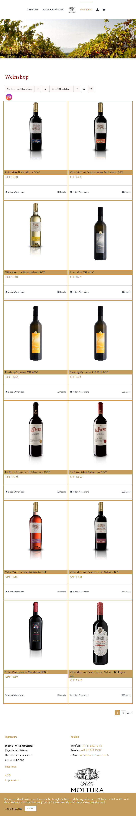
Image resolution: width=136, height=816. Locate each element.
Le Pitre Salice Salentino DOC (88, 472)
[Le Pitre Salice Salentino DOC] (100, 433)
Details (62, 192)
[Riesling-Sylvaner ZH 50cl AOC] (100, 333)
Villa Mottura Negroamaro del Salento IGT (96, 172)
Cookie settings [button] (13, 808)
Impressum (12, 780)
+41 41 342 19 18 (91, 745)
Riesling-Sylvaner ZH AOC (21, 372)
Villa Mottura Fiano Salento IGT (25, 272)
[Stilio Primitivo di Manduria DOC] (36, 633)
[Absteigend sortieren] (45, 89)
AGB (7, 775)
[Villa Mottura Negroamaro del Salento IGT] (100, 133)
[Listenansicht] (91, 89)
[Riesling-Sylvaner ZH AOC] (36, 333)
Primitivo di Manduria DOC (22, 172)
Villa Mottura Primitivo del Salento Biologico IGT (98, 674)
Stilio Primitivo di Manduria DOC (26, 672)
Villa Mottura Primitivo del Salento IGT (94, 572)
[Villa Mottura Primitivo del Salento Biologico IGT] (100, 633)
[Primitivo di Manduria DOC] (36, 133)
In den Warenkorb (16, 192)
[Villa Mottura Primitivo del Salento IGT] (100, 533)
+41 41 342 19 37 (91, 750)
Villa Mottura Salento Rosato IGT (25, 572)
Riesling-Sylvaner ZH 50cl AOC (89, 372)
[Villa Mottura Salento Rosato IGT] (36, 533)
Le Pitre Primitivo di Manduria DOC (28, 472)
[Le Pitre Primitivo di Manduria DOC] (36, 433)
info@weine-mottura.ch (94, 755)
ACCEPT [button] (30, 808)
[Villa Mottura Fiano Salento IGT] (36, 233)
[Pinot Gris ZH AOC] (100, 233)
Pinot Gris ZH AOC (82, 272)
